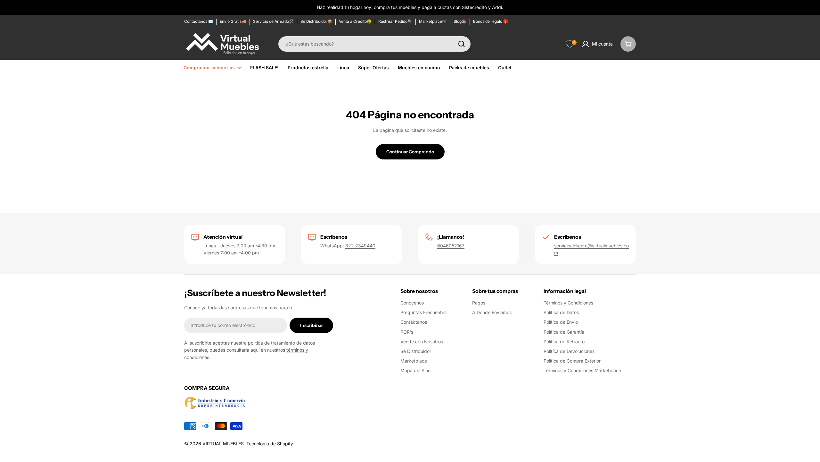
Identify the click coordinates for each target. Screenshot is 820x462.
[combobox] (374, 44)
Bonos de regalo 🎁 (490, 21)
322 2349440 (360, 245)
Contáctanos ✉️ (198, 21)
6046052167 (450, 245)
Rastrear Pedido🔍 (395, 21)
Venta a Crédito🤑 (355, 21)
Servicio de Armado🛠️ (273, 21)
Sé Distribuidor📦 (316, 21)
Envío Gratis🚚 (233, 21)
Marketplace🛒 (433, 21)
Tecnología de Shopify (269, 443)
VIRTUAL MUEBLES (223, 443)
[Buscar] (461, 44)
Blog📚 (460, 21)
